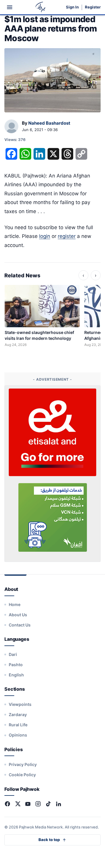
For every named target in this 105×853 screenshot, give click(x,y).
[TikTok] (48, 804)
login (44, 236)
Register (93, 7)
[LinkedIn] (58, 804)
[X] (18, 804)
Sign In (72, 7)
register (67, 236)
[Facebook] (7, 804)
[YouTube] (28, 804)
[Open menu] (9, 7)
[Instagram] (38, 804)
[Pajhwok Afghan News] (40, 7)
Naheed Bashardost (49, 123)
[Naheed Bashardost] (11, 127)
